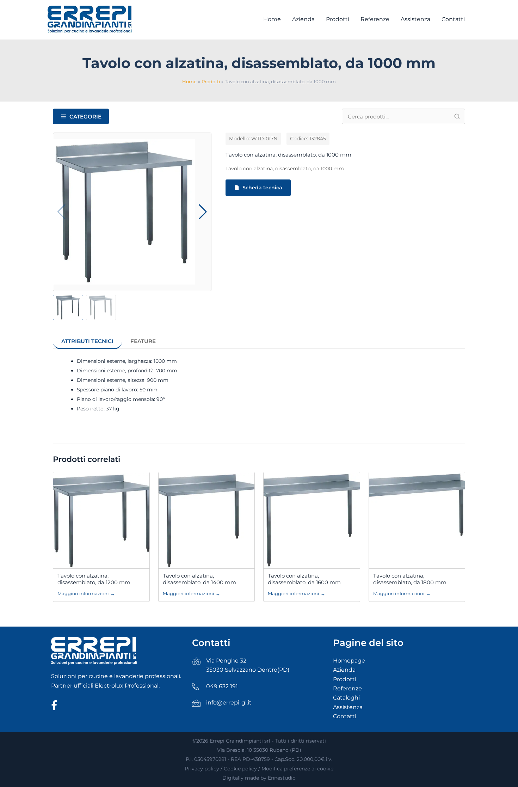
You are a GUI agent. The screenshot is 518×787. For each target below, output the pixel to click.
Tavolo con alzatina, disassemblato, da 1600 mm (304, 579)
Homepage (349, 660)
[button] (203, 212)
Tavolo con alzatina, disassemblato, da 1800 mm (409, 579)
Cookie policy (240, 768)
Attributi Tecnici (87, 341)
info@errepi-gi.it (229, 702)
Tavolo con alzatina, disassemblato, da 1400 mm (199, 579)
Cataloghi (346, 697)
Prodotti (344, 679)
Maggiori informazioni (86, 593)
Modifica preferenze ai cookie (297, 768)
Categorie (85, 116)
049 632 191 (222, 686)
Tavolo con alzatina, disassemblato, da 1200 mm (93, 579)
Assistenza (348, 707)
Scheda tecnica (262, 187)
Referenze (347, 688)
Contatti (344, 716)
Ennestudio (282, 778)
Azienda (344, 669)
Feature (143, 341)
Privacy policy (202, 768)
